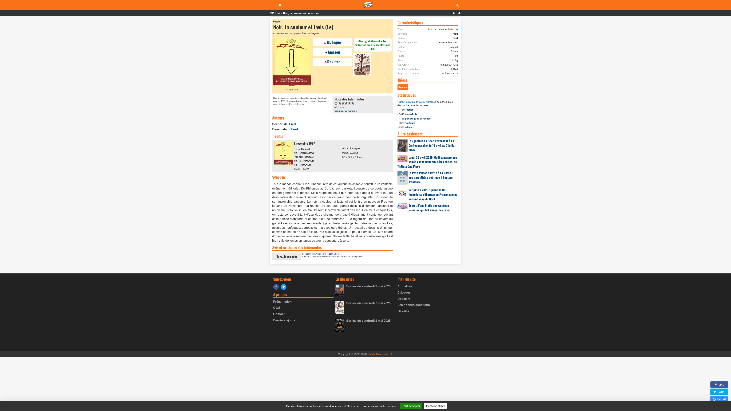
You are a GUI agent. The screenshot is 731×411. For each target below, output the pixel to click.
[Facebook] (277, 286)
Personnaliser (435, 406)
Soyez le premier (286, 256)
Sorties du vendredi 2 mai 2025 (368, 320)
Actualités (404, 286)
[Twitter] (284, 286)
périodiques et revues (418, 118)
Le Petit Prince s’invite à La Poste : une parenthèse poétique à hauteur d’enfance (431, 177)
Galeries (403, 311)
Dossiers (403, 298)
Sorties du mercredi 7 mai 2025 (368, 303)
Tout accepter (411, 406)
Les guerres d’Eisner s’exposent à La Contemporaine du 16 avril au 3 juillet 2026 (432, 145)
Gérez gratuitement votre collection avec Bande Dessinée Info (372, 45)
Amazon (334, 52)
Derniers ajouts (284, 320)
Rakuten (333, 62)
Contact (279, 314)
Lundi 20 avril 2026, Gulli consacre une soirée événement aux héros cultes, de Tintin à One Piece (427, 162)
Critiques (404, 292)
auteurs (410, 123)
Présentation (282, 301)
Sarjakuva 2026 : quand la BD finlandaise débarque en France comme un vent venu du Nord (433, 194)
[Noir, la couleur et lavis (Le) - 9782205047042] (283, 164)
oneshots (411, 114)
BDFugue (334, 42)
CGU (276, 307)
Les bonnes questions (413, 305)
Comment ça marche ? (345, 110)
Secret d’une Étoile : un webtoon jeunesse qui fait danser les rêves (430, 207)
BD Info (275, 13)
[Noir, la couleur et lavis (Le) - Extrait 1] (362, 65)
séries (409, 109)
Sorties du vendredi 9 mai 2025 (368, 286)
